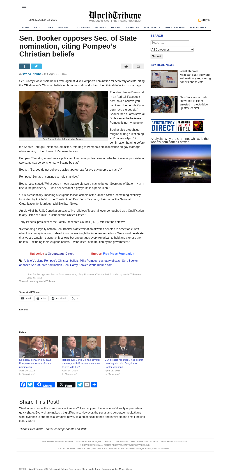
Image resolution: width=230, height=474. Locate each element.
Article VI (29, 260)
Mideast (100, 27)
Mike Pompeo (89, 260)
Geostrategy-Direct (60, 253)
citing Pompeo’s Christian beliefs (58, 260)
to (46, 253)
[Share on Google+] (48, 66)
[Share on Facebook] (25, 66)
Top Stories (198, 27)
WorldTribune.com (100, 265)
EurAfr (63, 27)
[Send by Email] (138, 66)
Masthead (122, 441)
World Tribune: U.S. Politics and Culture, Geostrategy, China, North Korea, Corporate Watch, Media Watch (79, 469)
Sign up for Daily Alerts (144, 441)
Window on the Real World (57, 441)
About (38, 27)
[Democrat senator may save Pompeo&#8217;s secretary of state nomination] (38, 347)
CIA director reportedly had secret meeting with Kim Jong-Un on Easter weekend (124, 363)
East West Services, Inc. (89, 441)
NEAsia (116, 27)
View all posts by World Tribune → (38, 281)
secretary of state (110, 260)
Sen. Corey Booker (75, 265)
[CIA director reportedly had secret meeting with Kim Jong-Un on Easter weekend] (124, 347)
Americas (132, 27)
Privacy (109, 441)
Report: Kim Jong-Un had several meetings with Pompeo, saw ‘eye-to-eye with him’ (81, 363)
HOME (25, 27)
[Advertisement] (181, 219)
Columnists (82, 27)
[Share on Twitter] (37, 66)
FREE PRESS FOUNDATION (174, 441)
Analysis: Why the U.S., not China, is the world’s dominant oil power (180, 140)
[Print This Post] (126, 66)
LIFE (50, 27)
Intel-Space (152, 27)
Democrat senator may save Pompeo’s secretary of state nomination (35, 363)
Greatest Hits (175, 27)
